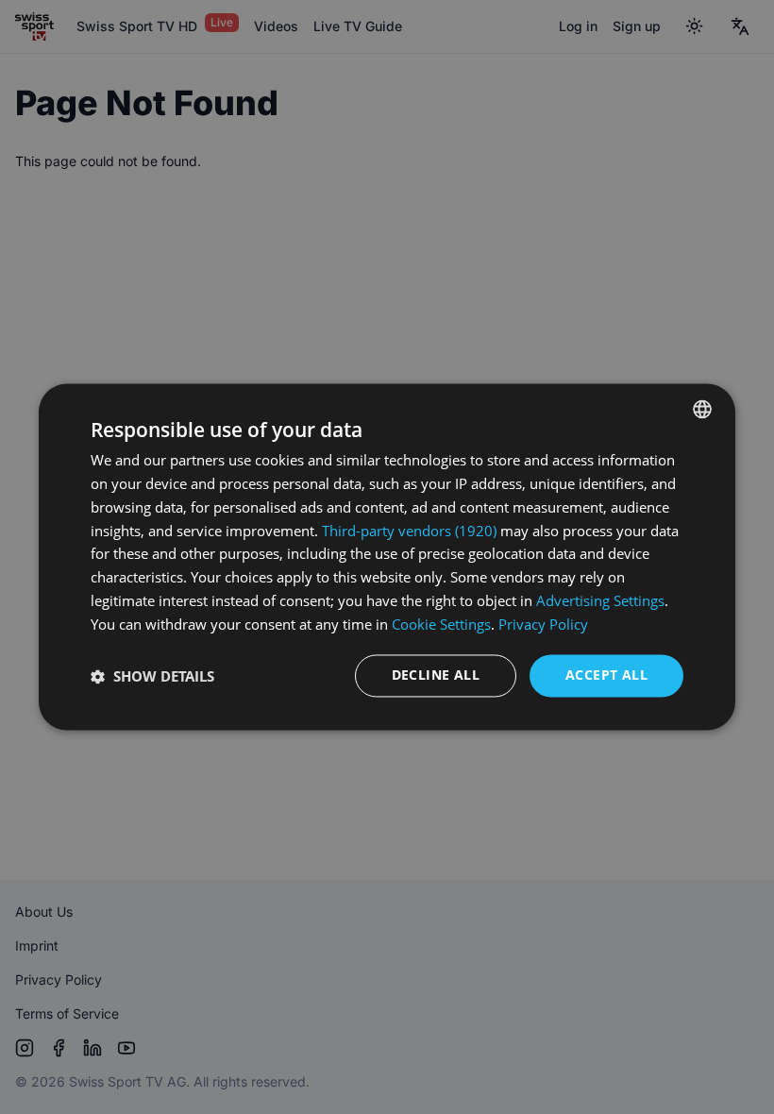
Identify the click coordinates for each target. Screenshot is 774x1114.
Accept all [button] (606, 675)
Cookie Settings (441, 624)
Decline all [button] (436, 675)
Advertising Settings (600, 600)
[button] (152, 676)
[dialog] (387, 556)
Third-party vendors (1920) (409, 530)
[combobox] (702, 408)
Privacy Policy (543, 624)
